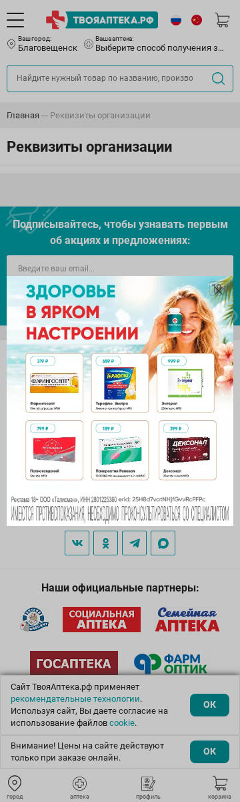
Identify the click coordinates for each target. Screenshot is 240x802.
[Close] (218, 290)
